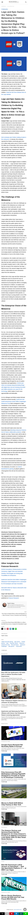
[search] (26, 2)
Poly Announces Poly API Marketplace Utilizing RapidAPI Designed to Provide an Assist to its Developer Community (13, 774)
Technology (4, 827)
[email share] (5, 629)
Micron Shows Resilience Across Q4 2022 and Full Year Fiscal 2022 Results (12, 897)
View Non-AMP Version (17, 909)
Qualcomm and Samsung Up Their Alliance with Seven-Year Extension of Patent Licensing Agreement (13, 713)
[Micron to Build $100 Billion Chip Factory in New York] (14, 791)
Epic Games (17, 641)
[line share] (16, 629)
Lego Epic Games (14, 643)
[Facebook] (2, 55)
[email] (7, 913)
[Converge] (14, 2)
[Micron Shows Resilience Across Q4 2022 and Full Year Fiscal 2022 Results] (14, 884)
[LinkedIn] (5, 55)
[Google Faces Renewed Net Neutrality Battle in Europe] (14, 733)
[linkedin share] (10, 629)
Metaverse (22, 643)
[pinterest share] (8, 629)
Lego (7, 643)
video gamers (11, 646)
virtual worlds (19, 646)
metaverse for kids (5, 644)
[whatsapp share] (13, 629)
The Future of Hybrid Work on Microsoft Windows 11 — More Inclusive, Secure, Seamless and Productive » (14, 615)
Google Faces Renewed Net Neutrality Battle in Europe (12, 745)
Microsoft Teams (15, 644)
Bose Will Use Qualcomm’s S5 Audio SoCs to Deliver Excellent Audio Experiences (13, 674)
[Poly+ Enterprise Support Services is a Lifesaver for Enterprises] (14, 691)
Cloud (2, 861)
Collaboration (10, 6)
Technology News (5, 741)
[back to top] (25, 909)
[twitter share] (2, 629)
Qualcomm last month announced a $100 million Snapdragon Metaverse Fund (13, 401)
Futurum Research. (14, 598)
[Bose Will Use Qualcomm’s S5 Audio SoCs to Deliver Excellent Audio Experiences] (14, 663)
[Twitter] (4, 55)
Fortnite (23, 641)
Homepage (3, 6)
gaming (3, 643)
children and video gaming (7, 641)
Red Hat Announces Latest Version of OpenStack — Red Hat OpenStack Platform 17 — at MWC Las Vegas (13, 867)
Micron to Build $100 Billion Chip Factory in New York (12, 804)
